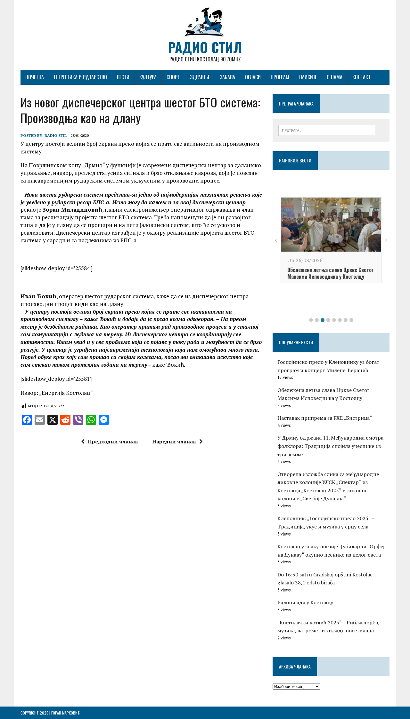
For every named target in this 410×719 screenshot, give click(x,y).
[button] (311, 320)
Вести (123, 77)
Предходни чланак (113, 441)
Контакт (361, 77)
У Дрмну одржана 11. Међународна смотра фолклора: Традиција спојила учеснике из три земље (330, 445)
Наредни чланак (174, 441)
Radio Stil (56, 135)
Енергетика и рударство (80, 77)
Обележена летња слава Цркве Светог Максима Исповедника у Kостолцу (330, 273)
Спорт (173, 77)
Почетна (34, 77)
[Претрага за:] (326, 129)
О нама (334, 77)
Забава (227, 77)
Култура (148, 77)
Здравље (200, 77)
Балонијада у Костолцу (305, 602)
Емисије (308, 77)
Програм (280, 77)
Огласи (253, 77)
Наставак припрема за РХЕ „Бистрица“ (324, 417)
